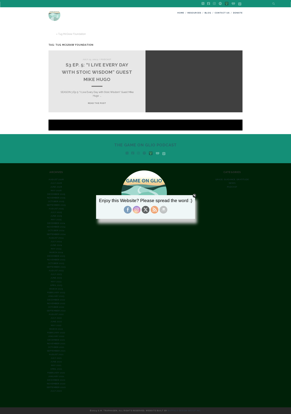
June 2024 (56, 245)
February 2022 (56, 333)
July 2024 (56, 241)
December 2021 (56, 340)
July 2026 (56, 183)
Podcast (106, 59)
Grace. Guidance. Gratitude (232, 179)
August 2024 (56, 238)
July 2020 (56, 391)
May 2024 (56, 249)
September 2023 (56, 267)
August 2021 (56, 354)
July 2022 (56, 318)
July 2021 (56, 358)
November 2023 (56, 260)
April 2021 (56, 369)
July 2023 (56, 274)
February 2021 (56, 373)
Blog (208, 13)
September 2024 (56, 234)
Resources (194, 13)
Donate (237, 13)
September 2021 (56, 351)
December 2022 (56, 300)
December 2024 (56, 223)
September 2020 (56, 387)
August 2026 (56, 179)
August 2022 (56, 314)
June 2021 (56, 362)
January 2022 (56, 336)
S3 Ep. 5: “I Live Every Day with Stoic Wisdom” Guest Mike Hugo (97, 72)
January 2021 (56, 376)
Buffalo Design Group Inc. (184, 410)
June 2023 (56, 278)
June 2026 (56, 187)
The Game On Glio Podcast (145, 145)
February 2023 (56, 292)
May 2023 (56, 281)
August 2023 (56, 270)
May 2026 (56, 190)
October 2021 (56, 347)
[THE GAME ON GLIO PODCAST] (54, 19)
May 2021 (56, 365)
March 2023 (56, 289)
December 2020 (56, 380)
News (232, 183)
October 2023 (56, 263)
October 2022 (56, 307)
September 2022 (56, 311)
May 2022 (56, 325)
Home (180, 13)
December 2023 (56, 256)
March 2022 (56, 329)
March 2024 (56, 252)
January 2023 (56, 296)
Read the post (97, 103)
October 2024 (56, 230)
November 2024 (56, 227)
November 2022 (56, 303)
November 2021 (56, 343)
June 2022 (56, 321)
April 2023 (56, 285)
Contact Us (222, 13)
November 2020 (56, 384)
